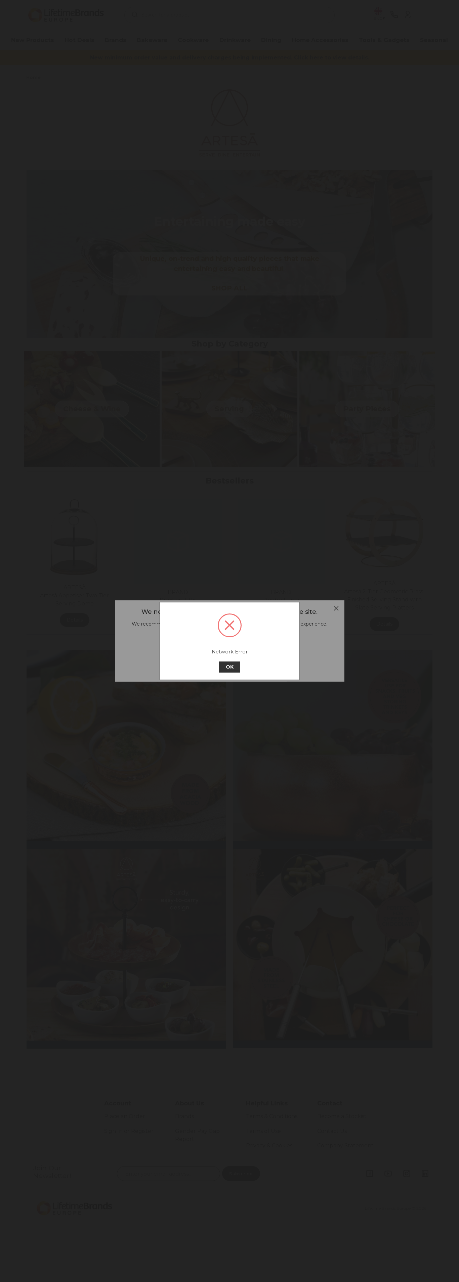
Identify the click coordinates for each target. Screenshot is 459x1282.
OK (230, 667)
